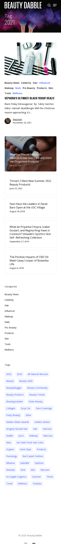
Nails (18, 88)
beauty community (37, 387)
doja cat (25, 408)
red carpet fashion (32, 456)
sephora (39, 463)
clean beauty (36, 401)
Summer (36, 476)
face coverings (44, 408)
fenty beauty (13, 415)
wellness (22, 483)
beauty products (15, 394)
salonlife (24, 463)
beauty (10, 380)
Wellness (17, 93)
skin (33, 469)
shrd (22, 469)
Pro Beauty (29, 88)
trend (9, 483)
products (41, 449)
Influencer (44, 82)
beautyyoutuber (14, 401)
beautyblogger (14, 387)
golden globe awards (17, 422)
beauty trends (37, 394)
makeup (33, 435)
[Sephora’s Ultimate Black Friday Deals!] (31, 58)
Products (42, 88)
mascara (47, 435)
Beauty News (12, 82)
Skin (50, 88)
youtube (37, 483)
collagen (10, 408)
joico (21, 435)
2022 (8, 374)
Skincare (45, 469)
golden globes (42, 422)
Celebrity (26, 82)
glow (28, 415)
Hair (35, 82)
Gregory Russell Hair (16, 428)
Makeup (9, 88)
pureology (11, 456)
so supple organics (16, 476)
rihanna (10, 463)
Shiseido (10, 469)
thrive (50, 476)
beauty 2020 (26, 380)
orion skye (25, 449)
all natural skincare (38, 374)
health (9, 435)
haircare (47, 428)
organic (10, 449)
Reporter (17, 119)
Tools (8, 93)
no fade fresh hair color (30, 442)
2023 (19, 374)
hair (35, 428)
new (8, 442)
